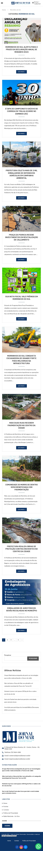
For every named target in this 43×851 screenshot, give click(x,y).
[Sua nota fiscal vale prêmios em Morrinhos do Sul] (21, 280)
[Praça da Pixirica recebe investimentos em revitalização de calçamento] (21, 219)
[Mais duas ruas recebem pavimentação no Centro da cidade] (21, 407)
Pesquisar (7, 655)
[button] (38, 846)
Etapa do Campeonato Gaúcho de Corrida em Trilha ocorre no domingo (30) (21, 111)
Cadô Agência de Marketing (9, 835)
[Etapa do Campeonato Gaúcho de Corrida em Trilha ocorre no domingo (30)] (21, 92)
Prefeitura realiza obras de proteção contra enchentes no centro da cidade (21, 549)
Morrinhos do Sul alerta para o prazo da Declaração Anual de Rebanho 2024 (21, 49)
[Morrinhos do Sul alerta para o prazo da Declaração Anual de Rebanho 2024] (21, 31)
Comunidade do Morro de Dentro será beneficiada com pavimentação (21, 487)
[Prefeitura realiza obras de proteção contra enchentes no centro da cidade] (21, 530)
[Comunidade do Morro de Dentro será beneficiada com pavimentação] (21, 468)
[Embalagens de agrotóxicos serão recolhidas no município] (21, 592)
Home (4, 10)
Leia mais (21, 72)
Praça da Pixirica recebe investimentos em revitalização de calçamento (21, 237)
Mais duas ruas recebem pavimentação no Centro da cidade (21, 425)
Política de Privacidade (29, 840)
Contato (16, 840)
